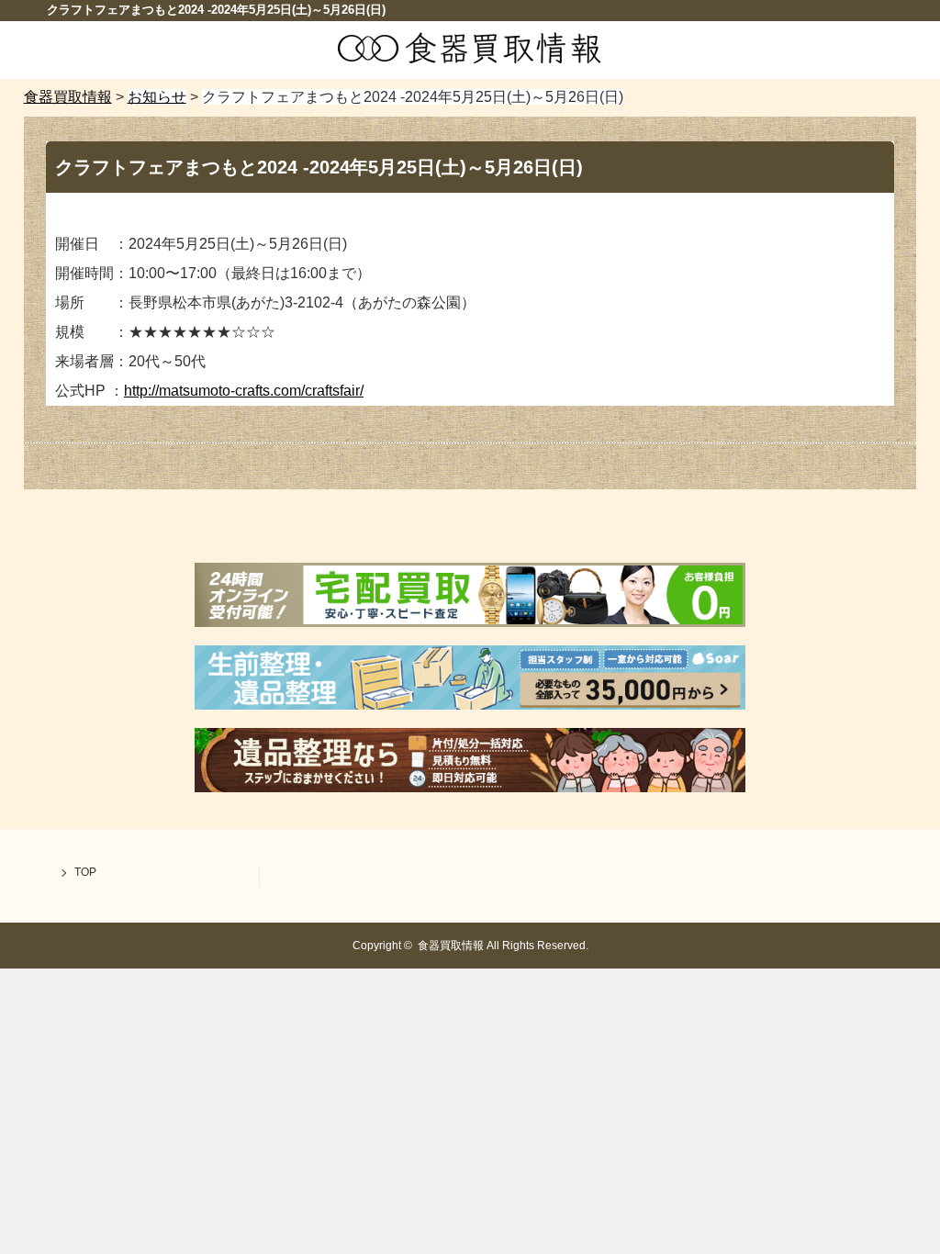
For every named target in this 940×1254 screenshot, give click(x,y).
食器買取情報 (451, 945)
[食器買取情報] (470, 59)
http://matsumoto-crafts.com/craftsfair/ (244, 390)
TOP (85, 872)
